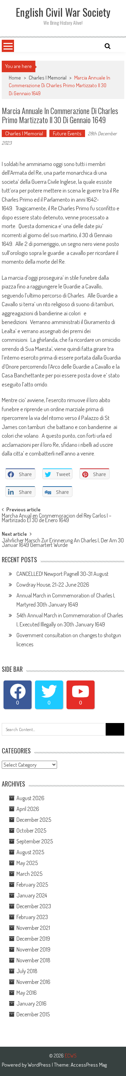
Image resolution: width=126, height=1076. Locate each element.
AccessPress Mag (89, 1064)
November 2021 (33, 927)
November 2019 (33, 949)
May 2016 (26, 992)
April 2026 (27, 808)
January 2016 (31, 1003)
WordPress (40, 1064)
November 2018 (33, 960)
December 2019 (33, 938)
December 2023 (33, 906)
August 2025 (30, 852)
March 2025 (29, 873)
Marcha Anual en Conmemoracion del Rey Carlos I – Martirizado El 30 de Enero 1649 (56, 518)
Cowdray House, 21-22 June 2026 (52, 584)
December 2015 (33, 1014)
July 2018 (26, 971)
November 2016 (33, 981)
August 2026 (30, 798)
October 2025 (31, 830)
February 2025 (32, 884)
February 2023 (32, 916)
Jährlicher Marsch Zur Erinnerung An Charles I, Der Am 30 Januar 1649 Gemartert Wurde (63, 543)
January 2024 (31, 895)
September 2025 (34, 841)
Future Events (67, 133)
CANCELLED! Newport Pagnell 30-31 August (62, 573)
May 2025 (27, 862)
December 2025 (33, 819)
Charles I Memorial (47, 77)
